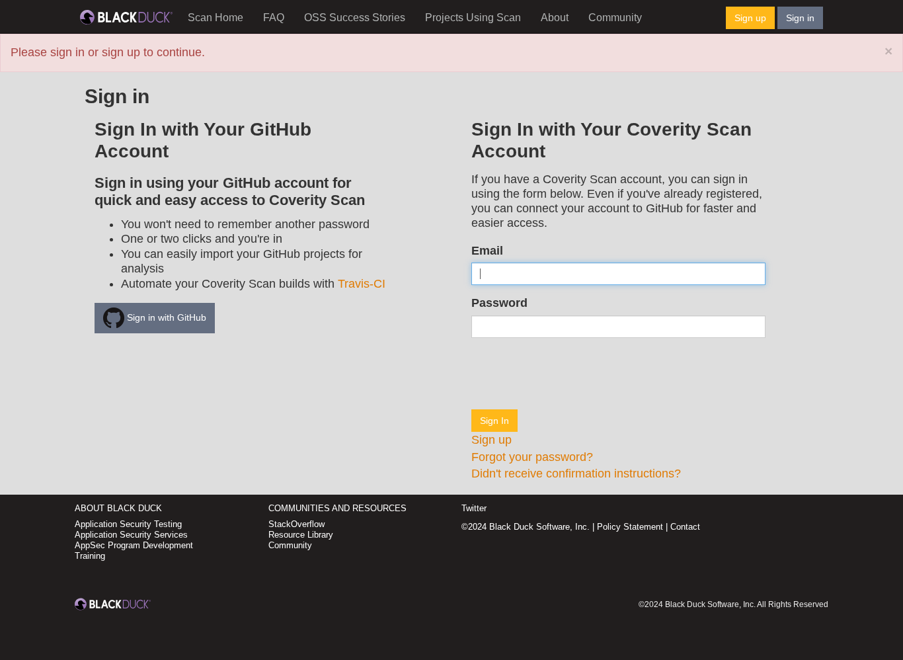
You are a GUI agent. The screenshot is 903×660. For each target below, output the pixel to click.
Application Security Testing (128, 524)
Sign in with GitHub (165, 317)
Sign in (800, 18)
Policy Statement (630, 527)
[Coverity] (126, 16)
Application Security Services (131, 535)
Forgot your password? (532, 457)
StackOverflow (296, 524)
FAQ (273, 17)
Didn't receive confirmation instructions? (576, 473)
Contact (685, 527)
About (555, 17)
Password (499, 302)
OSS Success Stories (354, 17)
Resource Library (300, 535)
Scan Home (215, 17)
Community (615, 17)
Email (487, 250)
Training (90, 556)
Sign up (750, 18)
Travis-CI (361, 283)
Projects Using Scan (473, 17)
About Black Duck (118, 508)
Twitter (474, 508)
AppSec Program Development (134, 545)
